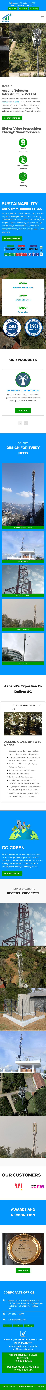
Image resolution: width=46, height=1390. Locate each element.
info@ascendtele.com (24, 5)
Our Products (11, 62)
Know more (23, 411)
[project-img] (23, 924)
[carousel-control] (20, 423)
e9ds (42, 1386)
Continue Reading (12, 118)
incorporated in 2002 (10, 102)
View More (23, 1270)
